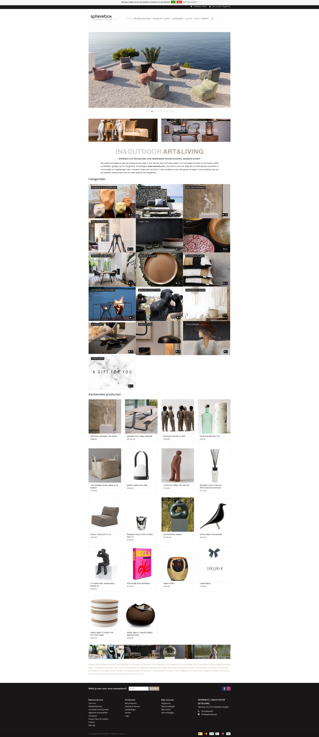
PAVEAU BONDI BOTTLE (210, 436)
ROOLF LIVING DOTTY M (100, 534)
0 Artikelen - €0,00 (200, 6)
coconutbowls (188, 664)
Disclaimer (92, 716)
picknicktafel (161, 671)
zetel (129, 674)
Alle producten (131, 703)
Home (128, 18)
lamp (97, 671)
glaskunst (155, 667)
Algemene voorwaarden (98, 712)
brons (150, 664)
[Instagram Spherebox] (229, 689)
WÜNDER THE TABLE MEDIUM (139, 436)
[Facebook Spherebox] (224, 689)
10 (173, 111)
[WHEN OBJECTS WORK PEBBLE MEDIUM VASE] (141, 612)
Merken (205, 18)
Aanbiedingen (130, 709)
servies (197, 671)
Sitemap (91, 725)
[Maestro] (222, 734)
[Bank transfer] (228, 734)
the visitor (94, 674)
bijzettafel (127, 664)
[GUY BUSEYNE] (141, 652)
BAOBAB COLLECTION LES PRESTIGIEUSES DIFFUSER (211, 486)
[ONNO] (212, 652)
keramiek (204, 667)
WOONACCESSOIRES (142, 18)
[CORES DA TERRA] (106, 652)
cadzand (175, 664)
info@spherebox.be (209, 714)
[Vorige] (93, 71)
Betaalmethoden (95, 706)
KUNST (167, 18)
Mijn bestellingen (168, 706)
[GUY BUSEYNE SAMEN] (177, 514)
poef (173, 671)
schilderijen (185, 671)
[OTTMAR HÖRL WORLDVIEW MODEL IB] (104, 563)
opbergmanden (134, 671)
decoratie (218, 664)
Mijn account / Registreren (221, 6)
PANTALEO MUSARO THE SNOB (103, 436)
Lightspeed (123, 734)
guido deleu (169, 667)
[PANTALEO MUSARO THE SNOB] (104, 416)
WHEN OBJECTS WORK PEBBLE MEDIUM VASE (140, 633)
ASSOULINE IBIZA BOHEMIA (138, 583)
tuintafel (106, 674)
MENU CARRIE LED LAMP (137, 485)
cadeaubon (162, 664)
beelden (93, 664)
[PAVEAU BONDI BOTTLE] (214, 416)
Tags (127, 716)
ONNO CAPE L (169, 583)
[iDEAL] (200, 734)
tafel (218, 671)
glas (145, 667)
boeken (139, 664)
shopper (208, 671)
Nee (179, 2)
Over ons (92, 703)
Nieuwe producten (132, 706)
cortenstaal (204, 664)
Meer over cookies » (190, 2)
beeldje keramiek (110, 664)
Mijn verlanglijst (167, 712)
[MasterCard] (205, 734)
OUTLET (188, 18)
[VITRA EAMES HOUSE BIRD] (214, 514)
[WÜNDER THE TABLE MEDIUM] (141, 416)
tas (225, 671)
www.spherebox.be (156, 166)
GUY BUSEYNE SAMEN (172, 534)
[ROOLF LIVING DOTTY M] (104, 514)
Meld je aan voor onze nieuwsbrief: (107, 688)
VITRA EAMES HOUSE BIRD (211, 534)
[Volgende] (225, 71)
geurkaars (134, 667)
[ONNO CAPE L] (177, 563)
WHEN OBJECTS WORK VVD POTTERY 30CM (101, 633)
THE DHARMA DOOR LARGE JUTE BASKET (104, 486)
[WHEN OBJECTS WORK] (159, 70)
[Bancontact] (217, 734)
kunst (216, 667)
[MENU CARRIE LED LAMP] (141, 465)
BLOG (196, 18)
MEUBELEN (157, 18)
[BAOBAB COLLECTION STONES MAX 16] (141, 514)
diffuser (103, 667)
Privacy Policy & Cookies (98, 719)
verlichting (118, 674)
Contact (91, 722)
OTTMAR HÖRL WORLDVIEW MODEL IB (102, 584)
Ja (173, 2)
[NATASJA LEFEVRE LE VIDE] (177, 416)
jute (194, 667)
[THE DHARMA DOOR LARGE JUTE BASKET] (104, 465)
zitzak (138, 674)
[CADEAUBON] (214, 563)
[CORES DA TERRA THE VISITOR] (177, 465)
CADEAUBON (177, 18)
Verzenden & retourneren (98, 709)
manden (120, 671)
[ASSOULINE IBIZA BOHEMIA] (141, 563)
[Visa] (211, 734)
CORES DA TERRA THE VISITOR (176, 485)
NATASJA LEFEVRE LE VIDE (174, 436)
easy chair (114, 667)
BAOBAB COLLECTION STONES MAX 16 (140, 535)
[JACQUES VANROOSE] (177, 652)
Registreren (166, 703)
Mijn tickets (166, 709)
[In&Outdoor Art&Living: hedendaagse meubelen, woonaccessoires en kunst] (104, 18)
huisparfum (183, 667)
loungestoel (108, 671)
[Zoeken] (212, 19)
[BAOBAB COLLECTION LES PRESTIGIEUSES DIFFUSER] (214, 465)
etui (124, 667)
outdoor (149, 671)
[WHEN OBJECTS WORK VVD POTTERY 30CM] (104, 612)
